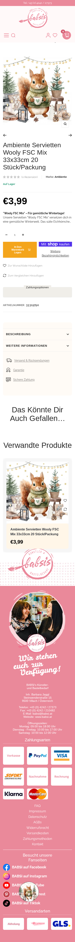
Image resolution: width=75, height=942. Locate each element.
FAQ (37, 806)
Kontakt (37, 844)
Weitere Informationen (26, 345)
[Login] (48, 35)
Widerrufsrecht (37, 828)
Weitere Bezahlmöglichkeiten (55, 253)
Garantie (18, 370)
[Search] (13, 35)
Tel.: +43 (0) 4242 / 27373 (37, 2)
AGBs (37, 822)
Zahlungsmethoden (37, 839)
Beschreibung (18, 334)
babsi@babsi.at (42, 713)
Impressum (37, 811)
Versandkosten (38, 833)
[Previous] (4, 135)
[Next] (70, 135)
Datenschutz (37, 817)
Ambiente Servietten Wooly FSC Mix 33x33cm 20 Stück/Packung (34, 532)
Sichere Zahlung (24, 379)
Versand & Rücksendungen (31, 360)
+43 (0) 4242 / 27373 (43, 707)
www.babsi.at (43, 716)
